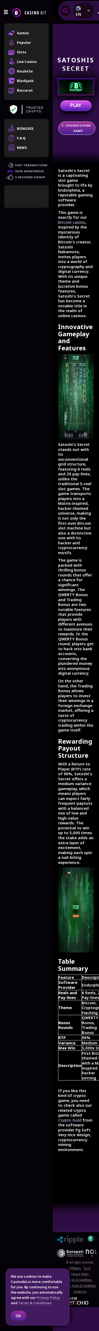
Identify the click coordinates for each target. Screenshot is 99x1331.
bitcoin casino (71, 222)
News (22, 147)
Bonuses (25, 128)
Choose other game (78, 128)
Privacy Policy (80, 1274)
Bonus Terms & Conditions (79, 1286)
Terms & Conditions (80, 1280)
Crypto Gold (70, 1120)
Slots (21, 52)
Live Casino (27, 61)
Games (23, 33)
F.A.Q (21, 138)
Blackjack (25, 80)
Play (76, 105)
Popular (24, 42)
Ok (18, 1315)
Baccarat (25, 90)
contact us (80, 1292)
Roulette (25, 71)
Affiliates (75, 1268)
